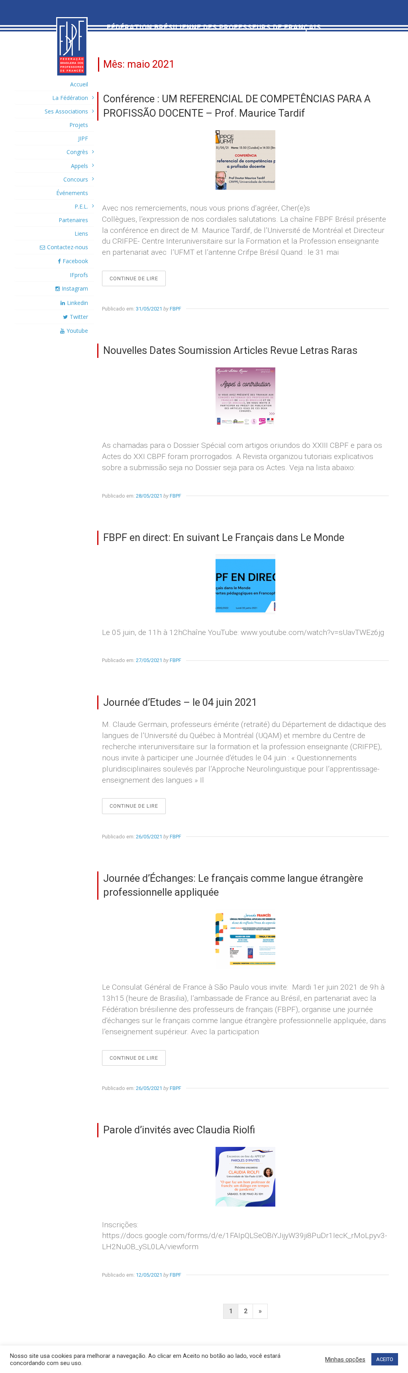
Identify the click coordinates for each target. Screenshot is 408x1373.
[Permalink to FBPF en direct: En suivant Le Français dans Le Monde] (245, 584)
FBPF (175, 309)
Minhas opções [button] (345, 1359)
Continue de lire (138, 280)
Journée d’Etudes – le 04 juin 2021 (180, 702)
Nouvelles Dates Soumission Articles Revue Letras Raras (230, 350)
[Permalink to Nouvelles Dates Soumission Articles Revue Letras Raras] (245, 397)
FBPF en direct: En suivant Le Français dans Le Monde (223, 537)
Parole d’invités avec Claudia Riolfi (179, 1130)
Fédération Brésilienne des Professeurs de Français (214, 27)
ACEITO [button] (384, 1359)
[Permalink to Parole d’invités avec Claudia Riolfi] (245, 1177)
